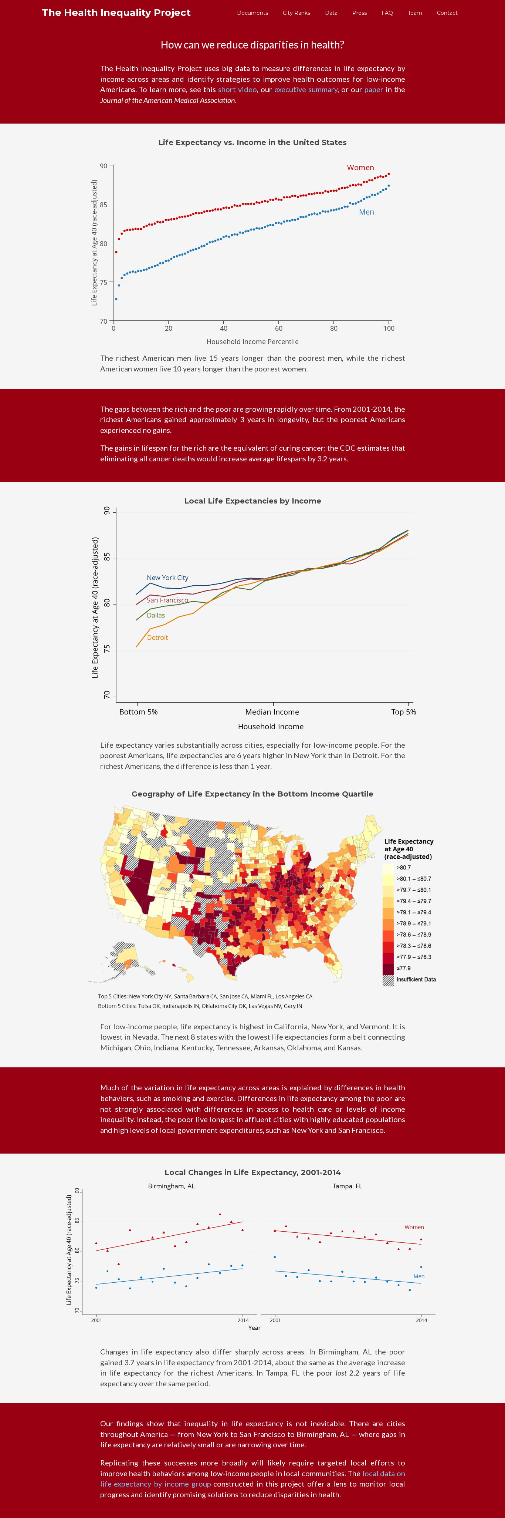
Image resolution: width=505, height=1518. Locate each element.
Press (359, 13)
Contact (447, 13)
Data (331, 13)
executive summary (306, 89)
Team (415, 13)
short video (237, 89)
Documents (252, 13)
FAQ (387, 13)
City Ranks (296, 13)
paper (374, 89)
